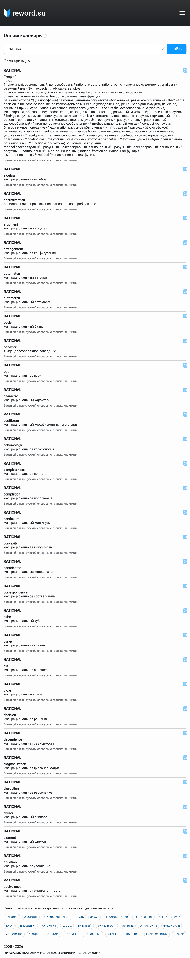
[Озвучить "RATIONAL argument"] (184, 218)
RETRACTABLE (131, 934)
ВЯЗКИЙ (179, 934)
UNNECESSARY (107, 925)
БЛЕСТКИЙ (85, 925)
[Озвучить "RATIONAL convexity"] (184, 537)
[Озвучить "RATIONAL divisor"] (184, 806)
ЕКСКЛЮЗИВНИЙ (157, 934)
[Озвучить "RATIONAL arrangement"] (184, 242)
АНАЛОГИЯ (49, 925)
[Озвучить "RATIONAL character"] (184, 389)
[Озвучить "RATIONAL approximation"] (184, 193)
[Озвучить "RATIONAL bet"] (184, 365)
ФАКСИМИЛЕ (171, 925)
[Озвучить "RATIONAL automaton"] (184, 267)
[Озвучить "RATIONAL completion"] (184, 488)
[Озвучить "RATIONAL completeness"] (184, 463)
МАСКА (111, 934)
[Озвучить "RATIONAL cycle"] (184, 684)
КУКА (176, 917)
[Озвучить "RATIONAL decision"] (184, 708)
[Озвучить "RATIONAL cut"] (184, 659)
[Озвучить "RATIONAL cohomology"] (184, 438)
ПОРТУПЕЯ (71, 934)
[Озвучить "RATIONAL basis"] (184, 316)
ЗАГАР (10, 925)
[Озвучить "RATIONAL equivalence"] (184, 880)
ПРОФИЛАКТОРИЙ (116, 917)
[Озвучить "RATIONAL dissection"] (184, 782)
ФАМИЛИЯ (30, 917)
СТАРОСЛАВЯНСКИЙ (56, 917)
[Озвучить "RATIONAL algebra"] (184, 169)
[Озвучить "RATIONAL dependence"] (184, 733)
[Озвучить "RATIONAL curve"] (184, 635)
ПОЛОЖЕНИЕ (93, 934)
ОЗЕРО (163, 917)
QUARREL (128, 925)
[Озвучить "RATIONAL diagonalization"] (184, 757)
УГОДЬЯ (34, 934)
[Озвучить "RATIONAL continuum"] (184, 512)
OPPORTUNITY (148, 925)
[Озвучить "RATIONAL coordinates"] (184, 561)
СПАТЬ (80, 917)
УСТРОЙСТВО (14, 934)
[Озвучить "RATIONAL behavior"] (184, 340)
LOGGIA (67, 925)
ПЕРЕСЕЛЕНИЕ (143, 917)
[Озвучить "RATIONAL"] (184, 70)
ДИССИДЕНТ (28, 925)
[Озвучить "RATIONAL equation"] (184, 855)
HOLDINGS (52, 934)
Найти (177, 49)
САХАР (94, 917)
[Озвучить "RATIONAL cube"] (184, 610)
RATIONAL (12, 917)
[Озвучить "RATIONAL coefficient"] (184, 414)
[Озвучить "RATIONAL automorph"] (184, 291)
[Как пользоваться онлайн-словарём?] (45, 36)
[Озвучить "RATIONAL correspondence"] (184, 586)
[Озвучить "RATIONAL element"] (184, 831)
